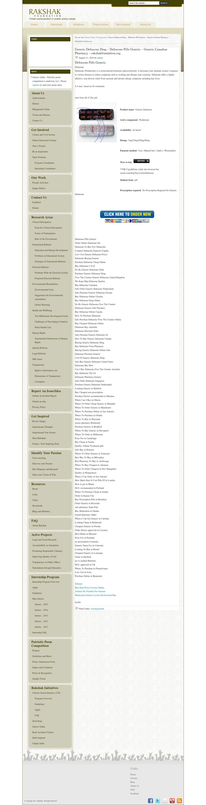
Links (34, 494)
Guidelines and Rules (42, 656)
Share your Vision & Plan (44, 474)
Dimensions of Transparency (48, 375)
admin (100, 57)
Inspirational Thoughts (42, 426)
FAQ (37, 715)
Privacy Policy (39, 407)
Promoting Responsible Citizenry (47, 550)
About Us (145, 24)
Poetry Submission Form (43, 661)
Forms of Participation (45, 233)
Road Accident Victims (42, 732)
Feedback (36, 202)
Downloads (37, 505)
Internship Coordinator (45, 168)
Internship (56, 24)
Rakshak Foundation (66, 15)
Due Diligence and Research (45, 469)
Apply (35, 587)
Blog (132, 781)
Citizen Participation (41, 221)
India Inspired (38, 737)
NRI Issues (37, 359)
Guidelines (37, 593)
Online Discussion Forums (44, 140)
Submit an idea (39, 401)
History (35, 103)
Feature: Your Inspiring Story (45, 443)
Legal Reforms (39, 353)
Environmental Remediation (45, 283)
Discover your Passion (42, 463)
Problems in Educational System (49, 255)
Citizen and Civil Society (43, 134)
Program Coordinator (44, 162)
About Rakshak (39, 525)
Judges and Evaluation (42, 667)
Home (34, 24)
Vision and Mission (41, 114)
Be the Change (39, 421)
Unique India (38, 743)
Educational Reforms (41, 244)
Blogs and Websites (41, 511)
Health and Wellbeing (42, 310)
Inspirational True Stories (44, 432)
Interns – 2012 (41, 621)
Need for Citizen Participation (48, 227)
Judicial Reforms (39, 347)
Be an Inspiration (40, 151)
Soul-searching (39, 457)
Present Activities (40, 182)
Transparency (38, 364)
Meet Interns (38, 598)
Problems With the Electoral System (51, 272)
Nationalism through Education (46, 567)
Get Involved (123, 24)
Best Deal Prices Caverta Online (89, 587)
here (57, 81)
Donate (35, 207)
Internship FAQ (39, 632)
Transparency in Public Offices (46, 562)
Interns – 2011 (41, 626)
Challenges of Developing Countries (51, 321)
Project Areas (100, 24)
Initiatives (78, 24)
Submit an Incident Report (44, 395)
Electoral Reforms (40, 267)
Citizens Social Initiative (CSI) (46, 692)
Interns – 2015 (41, 604)
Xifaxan (78, 583)
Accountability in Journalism (45, 545)
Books (35, 488)
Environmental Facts (44, 289)
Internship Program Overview (46, 581)
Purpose (36, 650)
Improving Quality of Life (44, 556)
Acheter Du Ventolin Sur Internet (90, 591)
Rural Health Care (43, 327)
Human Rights (38, 332)
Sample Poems (39, 678)
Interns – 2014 (41, 609)
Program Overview (43, 698)
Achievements (38, 97)
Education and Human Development (51, 250)
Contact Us (37, 120)
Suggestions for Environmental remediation (49, 297)
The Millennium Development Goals (51, 315)
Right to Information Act (46, 370)
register (36, 84)
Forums (133, 778)
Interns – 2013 (41, 615)
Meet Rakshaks (39, 438)
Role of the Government (46, 238)
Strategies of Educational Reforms (50, 261)
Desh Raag (37, 720)
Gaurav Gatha (38, 726)
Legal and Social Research (44, 539)
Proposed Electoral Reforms (47, 278)
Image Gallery (38, 188)
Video (35, 500)
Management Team (41, 109)
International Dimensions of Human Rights (51, 340)
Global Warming (42, 304)
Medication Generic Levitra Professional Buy (95, 595)
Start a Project (38, 145)
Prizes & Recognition (42, 673)
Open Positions (39, 157)
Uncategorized (97, 608)
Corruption (40, 381)
